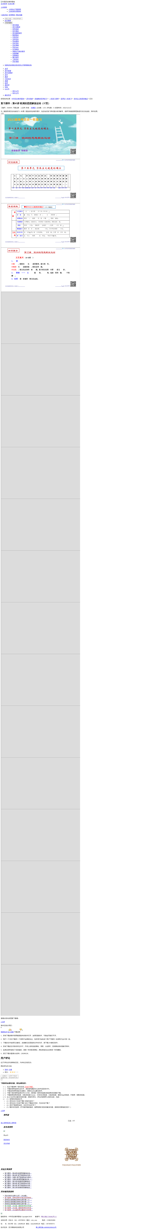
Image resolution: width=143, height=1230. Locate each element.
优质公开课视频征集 (25, 65)
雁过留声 (15, 57)
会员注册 (11, 4)
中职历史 (15, 37)
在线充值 (4, 15)
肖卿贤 (33, 108)
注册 (10, 1069)
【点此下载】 (28, 1087)
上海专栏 (15, 59)
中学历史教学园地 (18, 99)
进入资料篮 (12, 1123)
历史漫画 (15, 61)
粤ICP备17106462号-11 (49, 1216)
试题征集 (8, 65)
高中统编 (15, 25)
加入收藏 (10, 1032)
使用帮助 (12, 15)
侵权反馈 (14, 65)
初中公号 (15, 93)
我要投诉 (4, 1032)
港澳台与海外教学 (18, 51)
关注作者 (7, 1143)
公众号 (7, 89)
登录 (6, 1069)
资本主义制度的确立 (81, 99)
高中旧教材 (16, 27)
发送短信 (7, 1140)
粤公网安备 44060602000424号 (46, 1227)
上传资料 (4, 7)
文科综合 (15, 39)
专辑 (6, 87)
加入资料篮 (5, 1123)
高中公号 (15, 91)
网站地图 (19, 15)
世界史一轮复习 (66, 99)
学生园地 (15, 41)
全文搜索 (8, 20)
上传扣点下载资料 (15, 9)
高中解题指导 (17, 33)
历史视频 (15, 45)
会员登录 (4, 4)
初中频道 (15, 31)
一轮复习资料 (54, 99)
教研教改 (15, 35)
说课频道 (15, 55)
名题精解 (15, 53)
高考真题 (15, 29)
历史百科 (15, 43)
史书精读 (15, 49)
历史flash (15, 47)
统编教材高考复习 (41, 99)
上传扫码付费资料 (15, 11)
